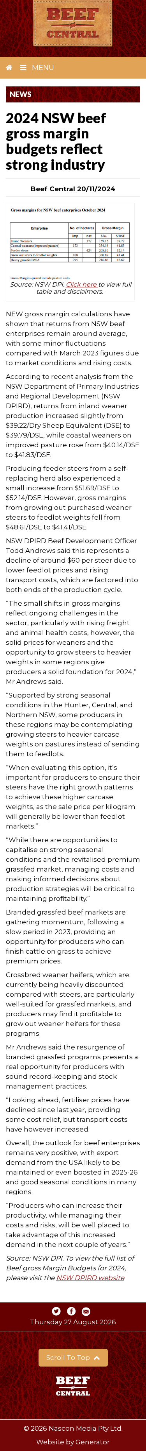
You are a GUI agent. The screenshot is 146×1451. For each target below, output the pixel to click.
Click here (82, 284)
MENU (42, 67)
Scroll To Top (68, 1357)
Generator (93, 1442)
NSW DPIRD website (90, 1278)
